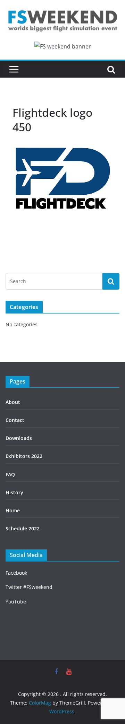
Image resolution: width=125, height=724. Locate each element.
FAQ (10, 474)
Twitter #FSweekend (29, 587)
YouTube (16, 601)
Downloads (19, 438)
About (13, 402)
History (14, 492)
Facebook (16, 573)
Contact (15, 420)
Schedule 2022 (23, 528)
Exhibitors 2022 (24, 456)
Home (13, 510)
